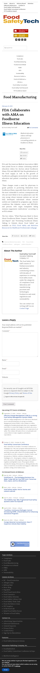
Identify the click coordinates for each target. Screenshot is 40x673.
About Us (12, 3)
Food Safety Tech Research (12, 7)
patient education (26, 244)
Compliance (20, 56)
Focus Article (29, 242)
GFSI (20, 70)
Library (19, 82)
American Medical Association (12, 242)
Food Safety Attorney (11, 597)
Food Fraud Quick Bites (12, 592)
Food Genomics (9, 594)
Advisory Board (21, 3)
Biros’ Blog (7, 587)
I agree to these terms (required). (14, 396)
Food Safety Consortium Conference (14, 9)
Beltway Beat (8, 585)
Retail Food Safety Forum (13, 611)
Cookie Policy (8, 631)
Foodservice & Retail (20, 65)
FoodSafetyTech (9, 649)
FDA (23, 242)
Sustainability (20, 73)
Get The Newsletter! (21, 31)
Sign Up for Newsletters (12, 633)
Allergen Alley (9, 583)
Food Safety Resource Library (14, 641)
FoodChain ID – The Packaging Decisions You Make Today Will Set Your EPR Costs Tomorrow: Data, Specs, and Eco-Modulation (20, 479)
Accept (5, 670)
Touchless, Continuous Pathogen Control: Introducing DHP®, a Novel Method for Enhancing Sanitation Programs (21, 511)
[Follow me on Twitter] (16, 39)
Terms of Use (27, 393)
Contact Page (24, 308)
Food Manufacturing (20, 62)
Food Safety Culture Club (13, 599)
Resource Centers (19, 76)
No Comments (33, 127)
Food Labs (20, 59)
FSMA (20, 67)
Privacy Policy (14, 393)
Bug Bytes (7, 590)
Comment (6, 331)
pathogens (17, 244)
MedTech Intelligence (11, 656)
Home (5, 3)
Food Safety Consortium (20, 85)
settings (17, 666)
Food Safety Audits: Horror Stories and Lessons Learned (17, 490)
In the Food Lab (9, 609)
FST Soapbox (8, 606)
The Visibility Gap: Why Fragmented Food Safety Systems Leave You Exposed (20, 500)
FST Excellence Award (10, 11)
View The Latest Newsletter (21, 36)
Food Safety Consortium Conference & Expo (19, 651)
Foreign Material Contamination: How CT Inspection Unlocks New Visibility (18, 523)
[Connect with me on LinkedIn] (22, 39)
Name (4, 360)
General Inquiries (10, 626)
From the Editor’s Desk (12, 604)
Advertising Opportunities (13, 621)
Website (5, 377)
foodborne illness (7, 244)
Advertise (30, 3)
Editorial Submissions (10, 5)
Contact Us (22, 5)
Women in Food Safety (12, 613)
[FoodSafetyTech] (21, 21)
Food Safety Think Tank (12, 601)
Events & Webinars (19, 79)
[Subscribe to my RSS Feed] (25, 39)
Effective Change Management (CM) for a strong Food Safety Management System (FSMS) (20, 416)
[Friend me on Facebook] (19, 39)
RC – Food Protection (11, 580)
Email (4, 369)
